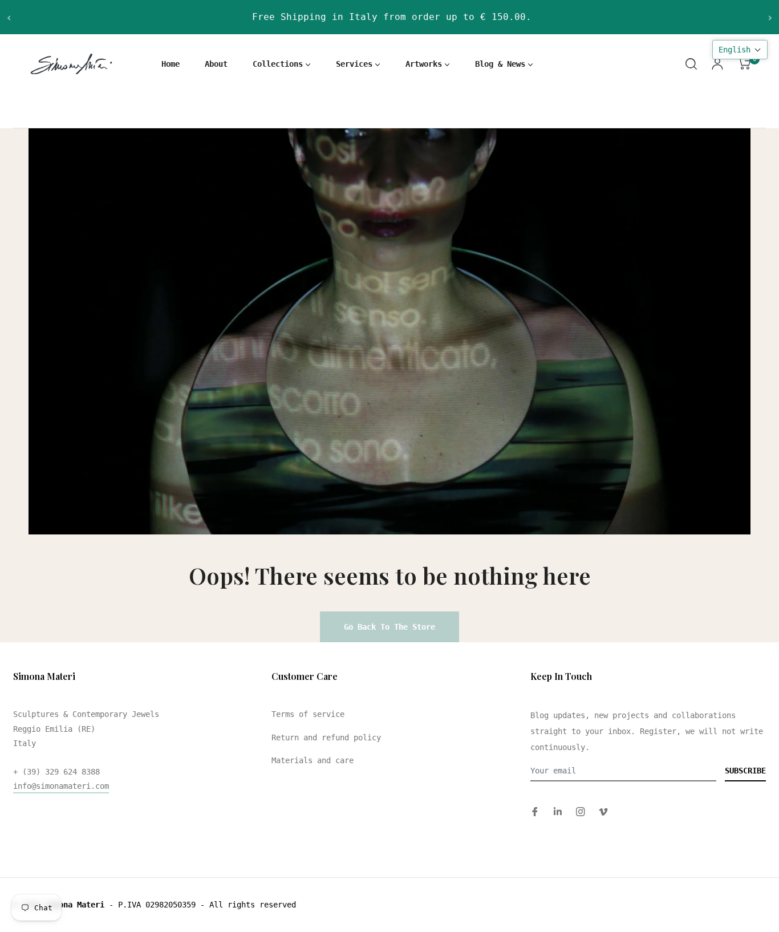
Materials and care (312, 760)
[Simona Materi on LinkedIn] (557, 811)
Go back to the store (389, 626)
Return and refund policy (326, 737)
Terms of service (307, 714)
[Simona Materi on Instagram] (580, 811)
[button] (740, 49)
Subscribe (745, 770)
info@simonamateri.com (61, 786)
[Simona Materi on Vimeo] (603, 811)
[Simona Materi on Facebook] (534, 811)
